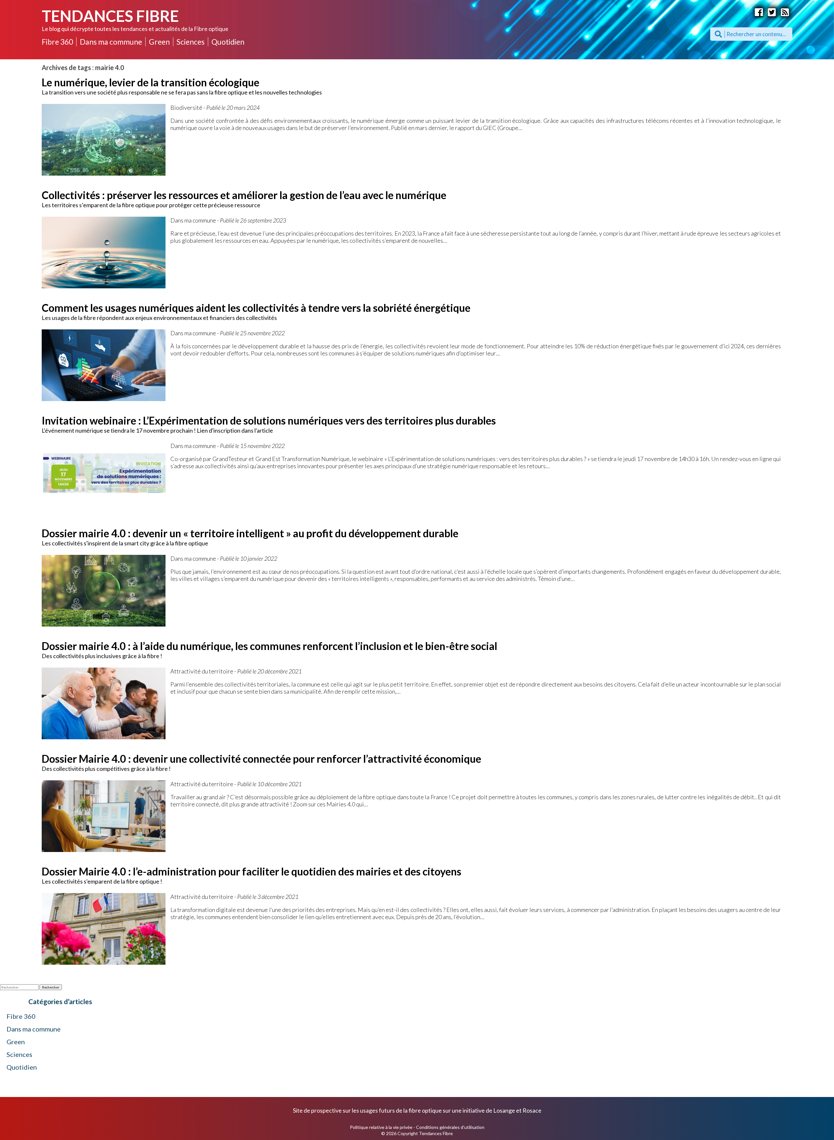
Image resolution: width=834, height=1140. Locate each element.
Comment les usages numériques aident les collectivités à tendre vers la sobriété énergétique (256, 307)
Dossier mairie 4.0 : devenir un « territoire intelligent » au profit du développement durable (250, 533)
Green (159, 41)
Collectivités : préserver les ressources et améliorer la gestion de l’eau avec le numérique (244, 195)
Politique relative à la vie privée (381, 1127)
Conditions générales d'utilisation (450, 1127)
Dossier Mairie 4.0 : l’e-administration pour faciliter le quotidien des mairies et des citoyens (251, 871)
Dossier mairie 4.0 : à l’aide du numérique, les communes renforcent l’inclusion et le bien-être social (269, 646)
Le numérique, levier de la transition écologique (150, 82)
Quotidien (227, 41)
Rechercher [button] (50, 987)
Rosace (532, 1110)
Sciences (191, 41)
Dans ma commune (111, 41)
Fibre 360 (57, 41)
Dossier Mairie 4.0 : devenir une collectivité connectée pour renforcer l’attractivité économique (261, 758)
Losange (504, 1110)
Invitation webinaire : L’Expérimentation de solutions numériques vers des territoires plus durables (269, 420)
